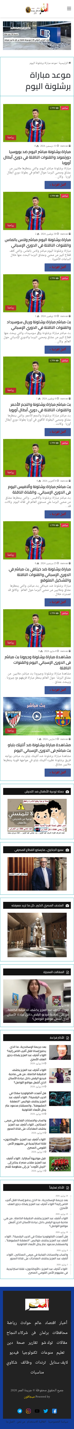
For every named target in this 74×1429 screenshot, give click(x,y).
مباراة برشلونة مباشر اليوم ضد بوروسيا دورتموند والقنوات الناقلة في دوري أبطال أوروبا (37, 157)
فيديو (14, 1352)
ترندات (40, 1362)
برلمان (44, 1332)
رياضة (12, 1323)
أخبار (63, 1323)
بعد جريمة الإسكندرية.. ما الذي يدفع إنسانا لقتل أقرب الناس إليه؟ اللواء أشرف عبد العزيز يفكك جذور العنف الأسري (26, 1053)
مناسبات (37, 1372)
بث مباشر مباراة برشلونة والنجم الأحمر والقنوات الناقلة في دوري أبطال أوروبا (40, 407)
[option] (37, 1001)
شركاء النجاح (17, 1332)
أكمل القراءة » (58, 185)
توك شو (47, 1342)
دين (10, 1342)
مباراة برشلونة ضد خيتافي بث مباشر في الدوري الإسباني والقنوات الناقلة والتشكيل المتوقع (40, 574)
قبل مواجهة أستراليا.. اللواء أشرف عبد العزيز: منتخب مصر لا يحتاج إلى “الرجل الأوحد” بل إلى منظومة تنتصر (25, 1162)
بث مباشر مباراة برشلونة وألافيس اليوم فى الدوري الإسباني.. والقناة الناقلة (39, 489)
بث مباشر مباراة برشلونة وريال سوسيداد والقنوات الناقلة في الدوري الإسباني (39, 324)
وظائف (26, 1362)
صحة (20, 1342)
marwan (64, 146)
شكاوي (11, 1362)
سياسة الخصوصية (58, 1421)
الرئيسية (63, 63)
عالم (38, 1323)
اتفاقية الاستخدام (36, 1421)
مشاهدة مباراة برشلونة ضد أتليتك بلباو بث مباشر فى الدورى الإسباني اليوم (39, 747)
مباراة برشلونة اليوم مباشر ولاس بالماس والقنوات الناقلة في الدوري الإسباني (38, 242)
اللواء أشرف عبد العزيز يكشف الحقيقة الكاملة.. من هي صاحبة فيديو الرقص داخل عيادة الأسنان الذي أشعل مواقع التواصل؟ (27, 1076)
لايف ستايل (59, 1362)
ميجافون (29, 1397)
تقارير (33, 1342)
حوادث (25, 1323)
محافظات (59, 1332)
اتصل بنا (10, 1421)
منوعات (47, 1352)
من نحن (21, 1421)
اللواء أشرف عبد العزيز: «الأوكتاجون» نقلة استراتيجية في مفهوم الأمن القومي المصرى (24, 1143)
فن (33, 1332)
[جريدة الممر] (37, 9)
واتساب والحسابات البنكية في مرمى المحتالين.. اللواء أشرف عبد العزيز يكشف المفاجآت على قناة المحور (25, 1124)
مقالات (61, 1342)
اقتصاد (50, 1323)
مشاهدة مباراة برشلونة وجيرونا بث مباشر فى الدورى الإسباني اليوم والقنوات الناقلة (38, 662)
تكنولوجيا (29, 1352)
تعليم (60, 1352)
